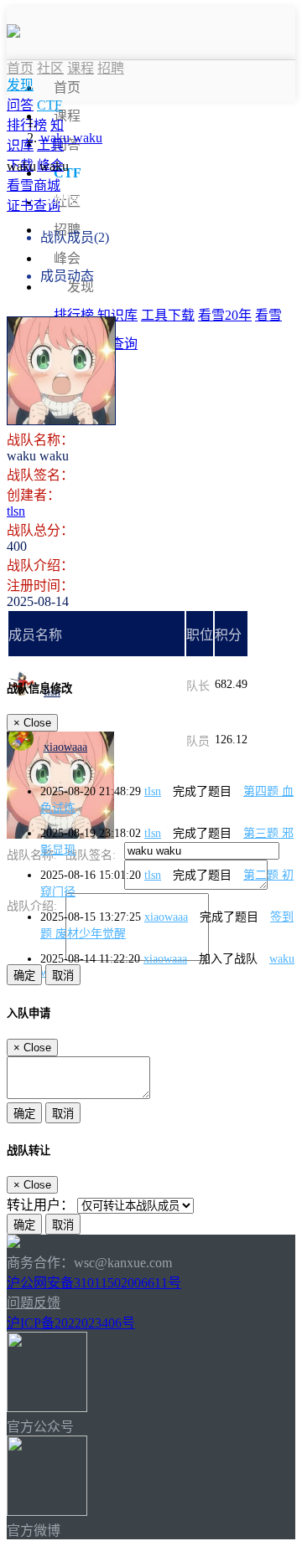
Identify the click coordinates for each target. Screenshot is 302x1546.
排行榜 (74, 315)
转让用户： (40, 1205)
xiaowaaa (65, 747)
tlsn (16, 511)
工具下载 (168, 315)
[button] (20, 85)
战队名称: (32, 855)
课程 (67, 116)
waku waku (71, 138)
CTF (49, 105)
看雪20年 (225, 315)
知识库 (117, 315)
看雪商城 (33, 185)
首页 (67, 87)
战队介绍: (32, 906)
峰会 (67, 258)
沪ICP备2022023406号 (71, 1323)
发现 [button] (80, 287)
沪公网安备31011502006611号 (94, 1283)
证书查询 (33, 205)
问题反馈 (33, 1303)
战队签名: (90, 855)
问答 (20, 105)
